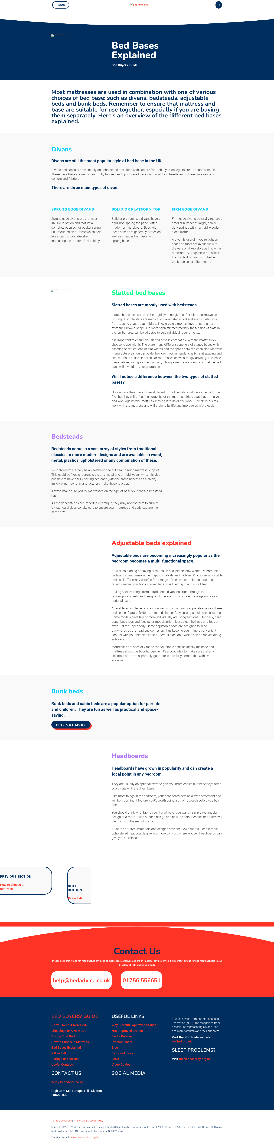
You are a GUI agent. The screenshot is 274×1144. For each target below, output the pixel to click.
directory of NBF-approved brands (137, 965)
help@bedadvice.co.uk (81, 980)
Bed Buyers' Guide (74, 1016)
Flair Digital (92, 1137)
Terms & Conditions (61, 1120)
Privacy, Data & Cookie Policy (88, 1120)
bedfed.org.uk (182, 1041)
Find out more (71, 725)
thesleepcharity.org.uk (195, 1059)
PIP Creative (77, 1137)
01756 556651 (142, 980)
